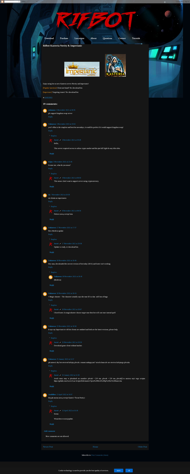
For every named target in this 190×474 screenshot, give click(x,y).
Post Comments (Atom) (99, 455)
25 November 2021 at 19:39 (72, 342)
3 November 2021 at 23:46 (62, 162)
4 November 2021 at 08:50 (71, 178)
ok (129, 470)
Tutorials (136, 38)
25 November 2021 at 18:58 (66, 326)
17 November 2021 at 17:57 (66, 228)
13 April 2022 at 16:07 (64, 394)
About (94, 38)
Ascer (56, 140)
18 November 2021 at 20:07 (72, 309)
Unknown (52, 124)
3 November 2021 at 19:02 (66, 124)
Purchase (64, 38)
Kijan (50, 162)
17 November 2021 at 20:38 (72, 243)
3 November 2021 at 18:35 (65, 110)
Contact (122, 38)
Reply (50, 117)
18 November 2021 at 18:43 (66, 293)
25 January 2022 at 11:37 (65, 359)
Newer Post (48, 447)
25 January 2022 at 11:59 (70, 375)
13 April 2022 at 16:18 (70, 410)
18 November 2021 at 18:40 (66, 260)
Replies (54, 136)
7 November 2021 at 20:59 (60, 195)
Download (49, 38)
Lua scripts (79, 38)
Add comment (49, 431)
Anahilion (52, 394)
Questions (107, 38)
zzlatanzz (52, 110)
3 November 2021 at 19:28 (71, 140)
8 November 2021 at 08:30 (71, 211)
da (49, 195)
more (119, 470)
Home (95, 447)
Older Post (142, 447)
